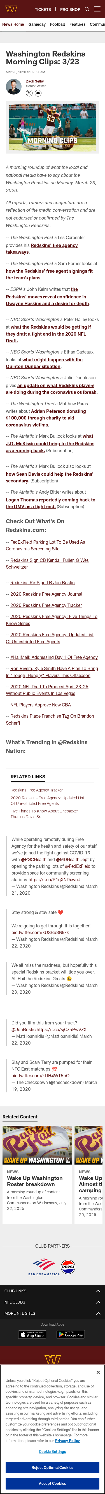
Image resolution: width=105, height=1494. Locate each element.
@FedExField (77, 866)
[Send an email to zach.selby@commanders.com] (38, 93)
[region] (52, 1429)
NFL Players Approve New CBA (40, 704)
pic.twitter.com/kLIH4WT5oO (40, 1075)
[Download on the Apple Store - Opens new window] (32, 1335)
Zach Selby (35, 81)
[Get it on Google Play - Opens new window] (70, 1337)
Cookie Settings (52, 1451)
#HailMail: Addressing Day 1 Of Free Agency (54, 657)
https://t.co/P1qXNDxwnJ (54, 879)
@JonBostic (23, 1029)
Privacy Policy (67, 1440)
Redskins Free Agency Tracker (37, 790)
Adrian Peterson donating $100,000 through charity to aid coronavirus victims (46, 417)
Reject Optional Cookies (52, 1467)
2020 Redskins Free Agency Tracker (46, 605)
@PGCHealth (33, 859)
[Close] (98, 1372)
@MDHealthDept (72, 859)
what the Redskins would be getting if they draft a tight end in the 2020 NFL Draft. (48, 333)
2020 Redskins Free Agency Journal (46, 594)
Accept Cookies (52, 1483)
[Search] (87, 9)
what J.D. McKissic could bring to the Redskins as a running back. (50, 443)
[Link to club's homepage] (11, 6)
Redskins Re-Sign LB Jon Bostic (42, 582)
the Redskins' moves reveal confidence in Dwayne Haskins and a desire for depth (47, 296)
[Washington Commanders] (53, 1360)
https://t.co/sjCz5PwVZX (62, 1029)
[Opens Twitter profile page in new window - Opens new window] (29, 93)
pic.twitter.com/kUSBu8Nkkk (40, 932)
